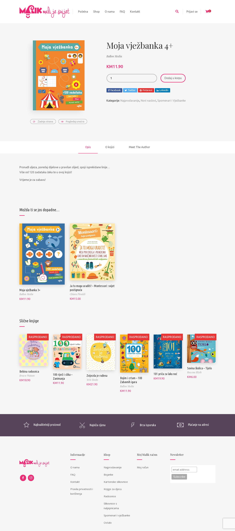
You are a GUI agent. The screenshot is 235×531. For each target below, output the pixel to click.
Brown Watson (27, 375)
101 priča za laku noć (165, 374)
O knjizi (109, 147)
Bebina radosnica (29, 371)
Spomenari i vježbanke (117, 515)
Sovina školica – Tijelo (199, 368)
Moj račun (142, 467)
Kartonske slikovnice (116, 481)
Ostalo (108, 522)
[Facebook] (23, 478)
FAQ (72, 474)
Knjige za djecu (113, 489)
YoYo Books (92, 379)
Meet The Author (139, 147)
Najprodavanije (129, 100)
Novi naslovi (148, 100)
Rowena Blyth (194, 372)
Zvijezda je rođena (97, 375)
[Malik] (44, 11)
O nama (74, 467)
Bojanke (108, 474)
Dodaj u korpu (173, 78)
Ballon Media (114, 56)
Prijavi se (191, 11)
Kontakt (75, 481)
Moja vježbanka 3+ (29, 290)
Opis (88, 147)
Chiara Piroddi (77, 294)
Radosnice (110, 496)
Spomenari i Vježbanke (171, 100)
